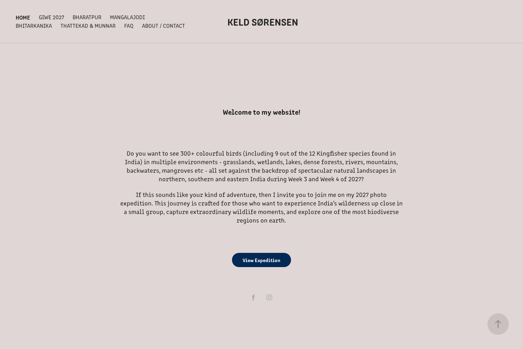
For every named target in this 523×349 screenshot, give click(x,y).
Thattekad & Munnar (88, 25)
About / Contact (163, 25)
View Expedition (261, 260)
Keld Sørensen (262, 21)
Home (23, 17)
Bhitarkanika (34, 25)
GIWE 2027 (51, 17)
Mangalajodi (127, 17)
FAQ (128, 25)
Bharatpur (87, 17)
